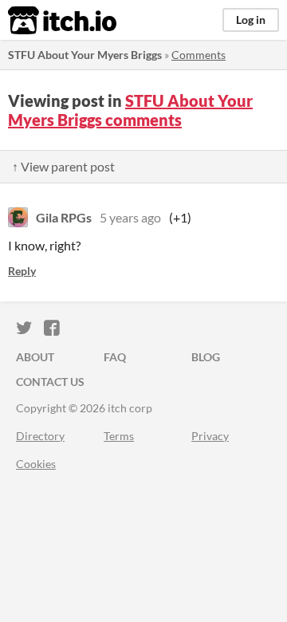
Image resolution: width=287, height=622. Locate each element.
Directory (40, 436)
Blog (205, 357)
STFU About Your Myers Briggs (85, 54)
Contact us (50, 381)
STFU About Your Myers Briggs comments (130, 110)
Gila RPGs (64, 217)
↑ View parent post (63, 166)
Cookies (36, 463)
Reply (22, 271)
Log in (250, 19)
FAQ (115, 357)
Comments (198, 54)
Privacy (210, 436)
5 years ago (130, 217)
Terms (119, 436)
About (35, 357)
